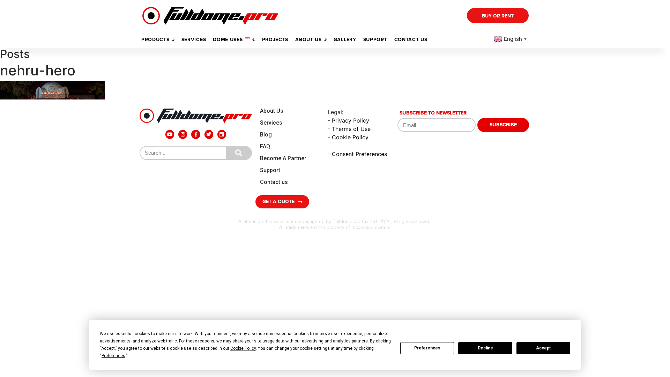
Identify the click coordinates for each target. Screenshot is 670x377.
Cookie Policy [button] (243, 348)
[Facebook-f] (195, 134)
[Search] (238, 153)
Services (193, 40)
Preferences (427, 348)
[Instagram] (182, 134)
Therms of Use (351, 128)
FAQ (265, 146)
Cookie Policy (350, 137)
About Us (271, 111)
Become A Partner (283, 158)
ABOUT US (308, 40)
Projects (275, 40)
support (375, 40)
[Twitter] (208, 134)
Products (155, 40)
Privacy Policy (350, 120)
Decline (485, 348)
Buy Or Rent (498, 16)
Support (270, 170)
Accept (543, 348)
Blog (266, 134)
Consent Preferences (359, 153)
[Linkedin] (221, 134)
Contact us (410, 40)
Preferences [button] (113, 355)
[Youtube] (169, 134)
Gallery (345, 40)
